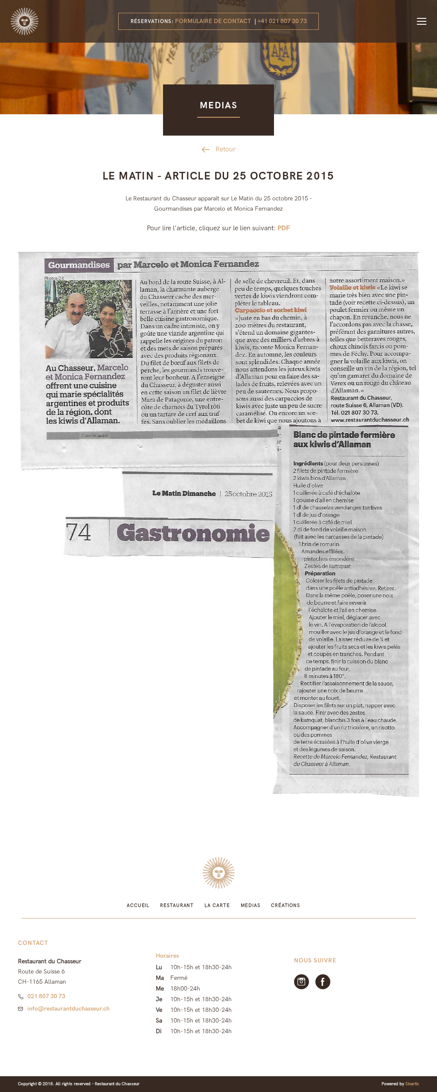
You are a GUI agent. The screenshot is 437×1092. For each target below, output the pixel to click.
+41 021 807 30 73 (282, 21)
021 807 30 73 (46, 996)
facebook (322, 981)
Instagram (301, 981)
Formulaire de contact (213, 21)
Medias (250, 905)
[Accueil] (24, 21)
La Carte (217, 905)
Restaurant (177, 905)
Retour (226, 149)
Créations (285, 905)
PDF (283, 228)
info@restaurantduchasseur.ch (68, 1008)
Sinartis (412, 1083)
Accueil (138, 905)
